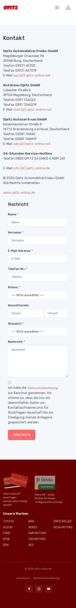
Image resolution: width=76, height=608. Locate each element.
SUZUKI (8, 527)
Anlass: (14, 287)
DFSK (6, 539)
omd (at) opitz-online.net (32, 110)
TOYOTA (8, 521)
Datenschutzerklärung (46, 578)
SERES (32, 527)
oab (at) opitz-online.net (31, 144)
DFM (6, 545)
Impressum (23, 578)
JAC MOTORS (37, 539)
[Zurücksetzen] (41, 434)
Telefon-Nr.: (17, 269)
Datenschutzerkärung (42, 388)
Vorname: (15, 232)
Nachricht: (16, 342)
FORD (6, 533)
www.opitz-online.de (19, 193)
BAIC (31, 521)
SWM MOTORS (37, 533)
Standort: (16, 323)
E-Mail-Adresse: (20, 251)
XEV (31, 545)
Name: (13, 214)
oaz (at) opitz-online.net (31, 75)
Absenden (21, 435)
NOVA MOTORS (63, 527)
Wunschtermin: (18, 305)
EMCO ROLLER (63, 521)
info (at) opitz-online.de (31, 168)
